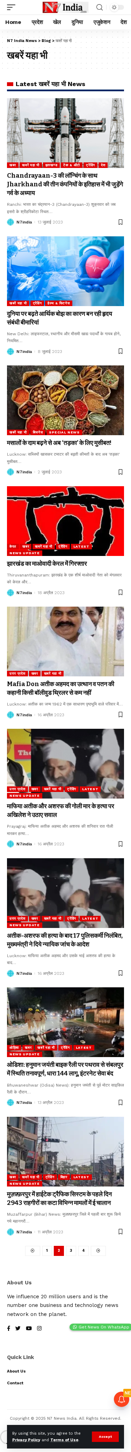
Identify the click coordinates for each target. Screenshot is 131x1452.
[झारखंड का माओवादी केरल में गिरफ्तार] (65, 521)
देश (103, 165)
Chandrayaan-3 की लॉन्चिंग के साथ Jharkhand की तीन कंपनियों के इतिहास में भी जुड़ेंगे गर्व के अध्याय (65, 184)
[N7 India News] (65, 7)
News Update (24, 553)
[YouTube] (29, 1329)
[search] (99, 7)
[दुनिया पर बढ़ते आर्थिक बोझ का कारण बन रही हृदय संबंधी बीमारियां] (65, 271)
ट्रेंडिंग (90, 165)
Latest (81, 546)
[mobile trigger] (13, 7)
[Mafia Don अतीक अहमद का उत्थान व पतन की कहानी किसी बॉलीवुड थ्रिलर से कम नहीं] (65, 641)
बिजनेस (38, 432)
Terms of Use (64, 1440)
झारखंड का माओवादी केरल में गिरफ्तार (47, 563)
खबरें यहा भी (30, 165)
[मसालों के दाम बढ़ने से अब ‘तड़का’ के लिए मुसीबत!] (65, 400)
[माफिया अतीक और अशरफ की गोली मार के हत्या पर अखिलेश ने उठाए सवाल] (65, 764)
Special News (64, 432)
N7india (24, 222)
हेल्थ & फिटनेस (59, 303)
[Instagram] (39, 1329)
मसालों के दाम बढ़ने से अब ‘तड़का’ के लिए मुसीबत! (59, 443)
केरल (12, 546)
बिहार (63, 1177)
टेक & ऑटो (71, 165)
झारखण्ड (51, 165)
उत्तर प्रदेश (17, 673)
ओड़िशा (14, 1047)
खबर (12, 165)
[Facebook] (8, 1329)
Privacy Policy (26, 1440)
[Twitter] (18, 1329)
